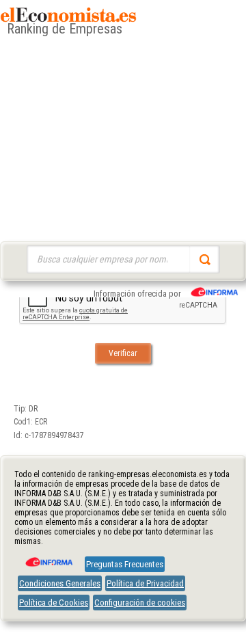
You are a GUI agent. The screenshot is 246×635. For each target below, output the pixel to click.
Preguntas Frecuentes (124, 564)
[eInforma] (47, 557)
